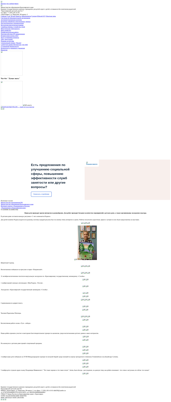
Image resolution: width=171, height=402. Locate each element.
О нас (8, 16)
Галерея (34, 16)
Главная (3, 16)
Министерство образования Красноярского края (17, 204)
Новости (18, 16)
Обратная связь (51, 16)
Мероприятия (26, 16)
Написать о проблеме (41, 194)
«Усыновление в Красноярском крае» (13, 208)
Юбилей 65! (41, 16)
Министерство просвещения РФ (12, 202)
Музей (13, 16)
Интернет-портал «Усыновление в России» (15, 206)
